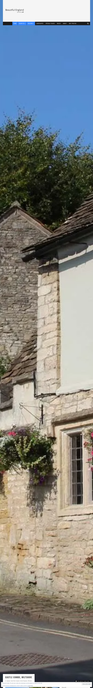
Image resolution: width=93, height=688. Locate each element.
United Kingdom (23, 681)
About (65, 23)
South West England (15, 681)
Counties (21, 23)
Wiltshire (30, 681)
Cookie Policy (30, 685)
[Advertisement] (62, 11)
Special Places (50, 23)
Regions (30, 23)
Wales (59, 23)
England (8, 681)
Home (15, 23)
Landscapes (39, 23)
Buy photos (72, 23)
